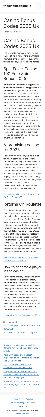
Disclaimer (30, 402)
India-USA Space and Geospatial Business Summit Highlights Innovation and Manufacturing (21, 358)
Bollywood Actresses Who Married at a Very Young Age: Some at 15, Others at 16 (21, 384)
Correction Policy (17, 402)
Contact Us (22, 406)
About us (29, 399)
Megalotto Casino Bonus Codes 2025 (20, 257)
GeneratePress (22, 413)
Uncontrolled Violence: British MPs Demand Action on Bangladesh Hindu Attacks (20, 348)
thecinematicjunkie (17, 6)
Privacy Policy (17, 399)
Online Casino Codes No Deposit (22, 332)
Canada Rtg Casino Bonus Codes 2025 (21, 315)
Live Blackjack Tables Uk (14, 260)
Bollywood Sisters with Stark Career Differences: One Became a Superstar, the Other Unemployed (21, 374)
